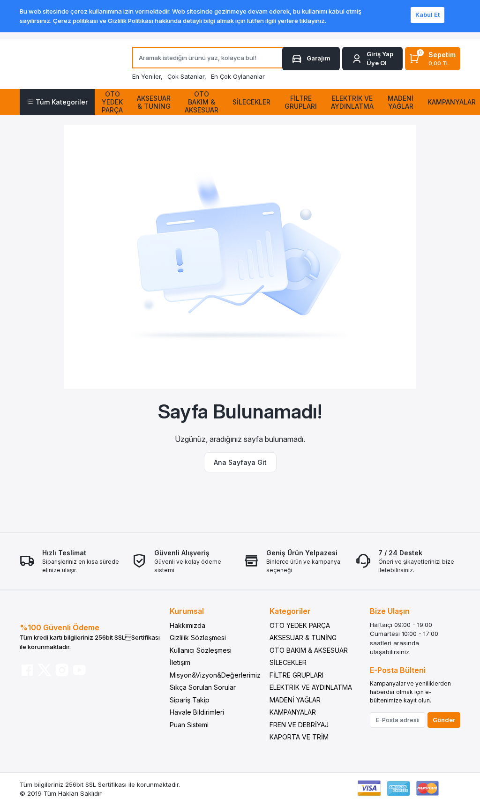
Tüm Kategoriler (62, 102)
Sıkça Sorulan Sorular (203, 687)
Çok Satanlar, (186, 76)
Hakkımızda (187, 625)
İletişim (180, 662)
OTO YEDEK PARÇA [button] (112, 102)
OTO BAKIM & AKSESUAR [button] (201, 102)
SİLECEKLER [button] (251, 102)
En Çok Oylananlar (238, 76)
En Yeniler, (147, 76)
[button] (372, 59)
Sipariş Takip (190, 700)
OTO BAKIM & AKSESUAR (309, 650)
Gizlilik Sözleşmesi (198, 638)
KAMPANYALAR (293, 712)
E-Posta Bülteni (398, 670)
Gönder (444, 720)
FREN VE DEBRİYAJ (299, 725)
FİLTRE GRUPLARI (296, 675)
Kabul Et (427, 14)
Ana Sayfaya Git (240, 462)
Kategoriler (290, 611)
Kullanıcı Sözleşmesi (201, 650)
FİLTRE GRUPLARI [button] (301, 102)
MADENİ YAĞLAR (295, 700)
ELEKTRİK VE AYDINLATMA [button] (352, 102)
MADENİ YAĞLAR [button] (400, 102)
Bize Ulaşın (390, 611)
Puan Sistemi (189, 725)
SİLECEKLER (288, 662)
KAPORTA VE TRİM (299, 737)
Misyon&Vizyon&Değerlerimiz (215, 675)
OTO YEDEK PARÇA (300, 625)
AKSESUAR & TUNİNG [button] (154, 102)
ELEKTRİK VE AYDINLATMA (311, 687)
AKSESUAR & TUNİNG (303, 638)
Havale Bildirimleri (197, 712)
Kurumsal (187, 611)
